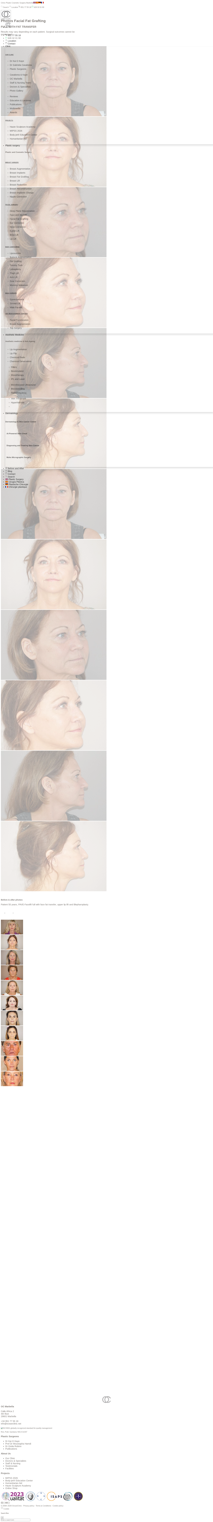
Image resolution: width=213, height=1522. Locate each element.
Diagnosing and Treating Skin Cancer (23, 446)
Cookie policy (58, 1506)
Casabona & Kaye (19, 75)
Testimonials (11, 1466)
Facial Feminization (19, 320)
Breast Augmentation (20, 169)
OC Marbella (16, 79)
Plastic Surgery (16, 479)
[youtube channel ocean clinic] (6, 1504)
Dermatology (11, 413)
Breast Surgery (12, 162)
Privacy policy (28, 1506)
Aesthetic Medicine (14, 335)
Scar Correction (17, 281)
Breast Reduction (18, 184)
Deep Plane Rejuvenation (22, 211)
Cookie (6, 1509)
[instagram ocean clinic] (9, 1504)
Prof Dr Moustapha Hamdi (18, 1443)
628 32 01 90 (38, 7)
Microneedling (18, 389)
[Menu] (2, 31)
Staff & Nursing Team (20, 83)
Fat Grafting (16, 261)
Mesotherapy (17, 375)
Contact (11, 43)
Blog (9, 471)
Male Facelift (16, 307)
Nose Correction (18, 227)
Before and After (15, 468)
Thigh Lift (14, 273)
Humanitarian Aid (18, 139)
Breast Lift (15, 181)
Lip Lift (13, 239)
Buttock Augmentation (20, 257)
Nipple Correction (18, 196)
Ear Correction (17, 223)
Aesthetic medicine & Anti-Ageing (20, 341)
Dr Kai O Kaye (17, 61)
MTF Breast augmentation (18, 1343)
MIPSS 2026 (16, 131)
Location (14, 7)
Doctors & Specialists (20, 86)
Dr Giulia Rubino (13, 1446)
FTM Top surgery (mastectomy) (20, 1345)
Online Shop (11, 1488)
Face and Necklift (18, 215)
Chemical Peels (17, 357)
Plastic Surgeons (18, 69)
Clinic (8, 46)
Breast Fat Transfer (15, 1135)
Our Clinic (10, 1458)
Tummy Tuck (16, 265)
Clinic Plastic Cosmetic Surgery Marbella (17, 3)
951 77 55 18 (25, 7)
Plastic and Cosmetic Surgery (18, 152)
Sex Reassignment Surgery (16, 313)
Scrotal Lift (15, 303)
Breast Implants (17, 173)
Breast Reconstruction (21, 188)
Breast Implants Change (22, 192)
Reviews (14, 96)
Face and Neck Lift (14, 1147)
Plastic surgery (12, 145)
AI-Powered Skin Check (17, 434)
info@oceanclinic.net (11, 1423)
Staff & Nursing (12, 1463)
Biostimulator (17, 371)
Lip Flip (13, 353)
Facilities (9, 1468)
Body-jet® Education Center (23, 135)
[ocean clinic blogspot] (4, 1504)
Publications (16, 104)
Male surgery (11, 293)
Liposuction (15, 253)
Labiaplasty (15, 269)
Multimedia (15, 108)
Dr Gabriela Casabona (21, 65)
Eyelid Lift (14, 231)
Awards (13, 112)
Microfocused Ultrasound (23, 385)
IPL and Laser (18, 379)
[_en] (12, 934)
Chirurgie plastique (17, 487)
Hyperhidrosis (17, 402)
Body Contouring (12, 247)
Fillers (14, 367)
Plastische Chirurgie (18, 484)
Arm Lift (14, 277)
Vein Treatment (18, 398)
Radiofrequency (18, 393)
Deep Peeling (11, 1350)
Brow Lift (14, 235)
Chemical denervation (16, 1352)
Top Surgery (16, 328)
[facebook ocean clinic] (2, 1504)
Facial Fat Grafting (19, 219)
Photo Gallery (16, 90)
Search (6, 7)
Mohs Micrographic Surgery (19, 457)
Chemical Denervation (20, 361)
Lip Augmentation (18, 349)
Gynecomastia (17, 299)
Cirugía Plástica (16, 482)
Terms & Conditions (43, 1506)
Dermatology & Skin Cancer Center (20, 422)
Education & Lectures (20, 100)
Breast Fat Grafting (19, 177)
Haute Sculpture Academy (22, 127)
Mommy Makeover (19, 285)
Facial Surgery (11, 205)
